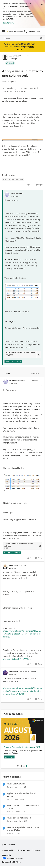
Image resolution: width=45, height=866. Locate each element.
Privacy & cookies (23, 850)
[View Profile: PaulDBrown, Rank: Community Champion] (5, 672)
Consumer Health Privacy (11, 862)
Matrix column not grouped (19, 818)
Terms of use (37, 850)
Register (32, 31)
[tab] (21, 766)
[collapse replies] (22, 378)
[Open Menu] (41, 38)
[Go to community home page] (15, 31)
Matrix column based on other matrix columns (23, 806)
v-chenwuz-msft (17, 193)
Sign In (39, 31)
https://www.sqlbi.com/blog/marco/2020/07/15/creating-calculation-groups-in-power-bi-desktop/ (22, 633)
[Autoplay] (18, 766)
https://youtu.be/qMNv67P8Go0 (17, 659)
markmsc (23, 811)
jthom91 (23, 787)
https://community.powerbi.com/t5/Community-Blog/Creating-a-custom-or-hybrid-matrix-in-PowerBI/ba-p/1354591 (22, 691)
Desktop (7, 38)
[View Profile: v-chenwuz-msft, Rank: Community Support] (5, 381)
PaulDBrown (13, 671)
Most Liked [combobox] (36, 373)
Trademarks (6, 855)
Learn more (8, 757)
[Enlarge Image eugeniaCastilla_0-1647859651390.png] (22, 139)
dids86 (19, 833)
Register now (8, 22)
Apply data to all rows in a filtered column (21, 794)
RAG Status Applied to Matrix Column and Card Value (23, 828)
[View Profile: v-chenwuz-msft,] (7, 194)
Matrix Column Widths (16, 783)
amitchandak (14, 565)
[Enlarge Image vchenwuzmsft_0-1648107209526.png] (22, 291)
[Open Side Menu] (3, 31)
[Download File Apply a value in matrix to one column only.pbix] (38, 354)
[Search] (25, 31)
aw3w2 (22, 799)
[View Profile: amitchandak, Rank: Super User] (5, 566)
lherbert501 (23, 821)
